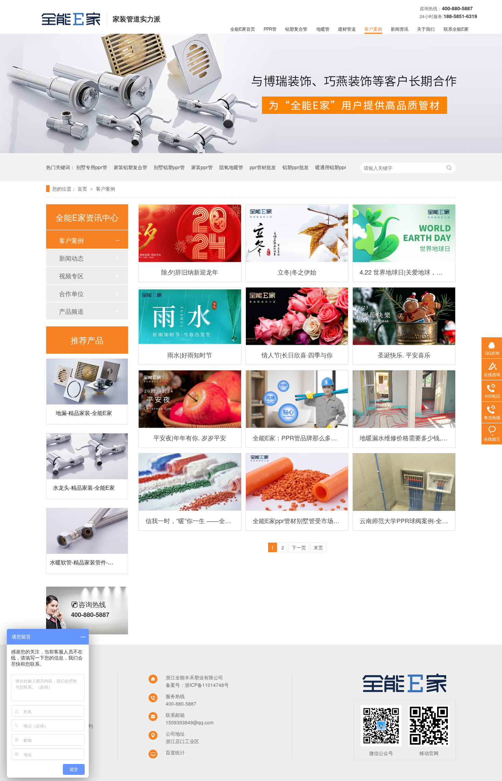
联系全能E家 (456, 29)
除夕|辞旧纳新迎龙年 (189, 271)
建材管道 (347, 29)
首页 (83, 188)
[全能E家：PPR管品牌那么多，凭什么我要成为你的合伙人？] (297, 399)
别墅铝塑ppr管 (169, 167)
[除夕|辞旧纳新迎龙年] (190, 233)
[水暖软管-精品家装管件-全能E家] (87, 521)
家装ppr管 (202, 167)
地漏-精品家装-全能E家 (84, 403)
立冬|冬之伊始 (297, 271)
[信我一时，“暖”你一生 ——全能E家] (190, 482)
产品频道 (71, 311)
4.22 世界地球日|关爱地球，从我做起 (404, 271)
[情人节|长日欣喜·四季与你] (297, 316)
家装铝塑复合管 (130, 167)
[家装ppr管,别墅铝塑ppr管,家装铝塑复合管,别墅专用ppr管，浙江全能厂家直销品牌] (70, 22)
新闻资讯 (399, 29)
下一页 (299, 547)
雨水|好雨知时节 (189, 354)
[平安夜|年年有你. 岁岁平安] (190, 399)
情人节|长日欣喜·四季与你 (297, 354)
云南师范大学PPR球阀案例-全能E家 (404, 520)
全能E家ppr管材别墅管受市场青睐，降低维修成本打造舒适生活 (297, 520)
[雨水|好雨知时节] (190, 316)
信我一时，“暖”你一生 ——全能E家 (189, 520)
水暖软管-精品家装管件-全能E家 (89, 552)
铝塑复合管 (296, 29)
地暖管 (323, 29)
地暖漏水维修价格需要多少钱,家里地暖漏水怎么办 (404, 437)
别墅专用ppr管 (91, 167)
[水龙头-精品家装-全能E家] (87, 446)
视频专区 (71, 275)
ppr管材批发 (263, 167)
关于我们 (426, 29)
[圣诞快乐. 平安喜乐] (404, 316)
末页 (318, 547)
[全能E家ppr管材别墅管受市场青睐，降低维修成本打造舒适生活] (297, 482)
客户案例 (373, 29)
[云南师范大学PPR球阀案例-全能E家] (404, 482)
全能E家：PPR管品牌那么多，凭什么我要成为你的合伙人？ (297, 437)
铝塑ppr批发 (295, 167)
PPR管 (270, 29)
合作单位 (71, 293)
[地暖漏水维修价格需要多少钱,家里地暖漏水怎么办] (404, 399)
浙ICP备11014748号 (207, 684)
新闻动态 (71, 257)
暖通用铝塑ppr (330, 167)
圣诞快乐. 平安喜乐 (404, 354)
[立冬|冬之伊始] (297, 233)
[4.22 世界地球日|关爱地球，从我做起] (404, 233)
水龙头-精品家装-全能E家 (84, 478)
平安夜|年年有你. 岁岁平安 (189, 437)
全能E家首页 (242, 29)
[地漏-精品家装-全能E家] (87, 372)
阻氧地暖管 (231, 167)
